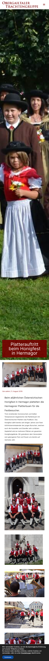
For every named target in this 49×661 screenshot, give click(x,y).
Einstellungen (26, 653)
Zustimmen (7, 657)
